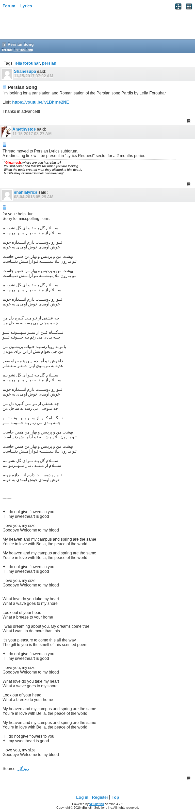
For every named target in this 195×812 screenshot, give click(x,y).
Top (115, 797)
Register (100, 797)
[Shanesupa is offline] (8, 74)
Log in (82, 797)
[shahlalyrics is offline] (8, 195)
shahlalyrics (25, 192)
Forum (9, 6)
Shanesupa (25, 71)
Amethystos (24, 129)
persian (49, 63)
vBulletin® (96, 804)
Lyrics (26, 6)
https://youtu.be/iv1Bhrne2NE (40, 102)
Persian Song (23, 50)
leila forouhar (27, 63)
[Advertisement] (40, 25)
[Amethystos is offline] (7, 131)
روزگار (23, 768)
